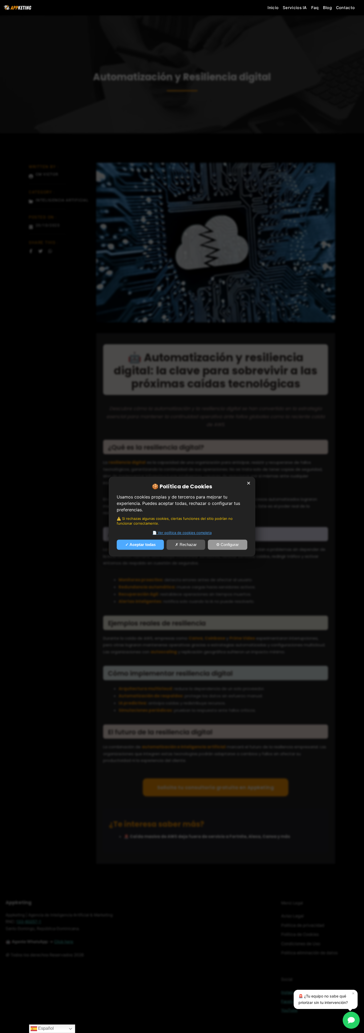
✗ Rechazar (186, 544)
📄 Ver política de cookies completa (182, 533)
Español (45, 1028)
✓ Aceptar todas (140, 544)
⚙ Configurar (227, 544)
